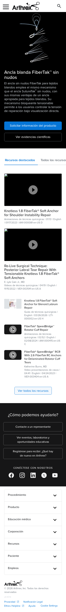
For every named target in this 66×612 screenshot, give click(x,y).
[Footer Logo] (13, 583)
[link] (33, 213)
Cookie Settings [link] (49, 606)
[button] (21, 161)
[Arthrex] (24, 6)
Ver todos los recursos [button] (33, 390)
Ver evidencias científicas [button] (33, 137)
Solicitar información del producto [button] (33, 125)
